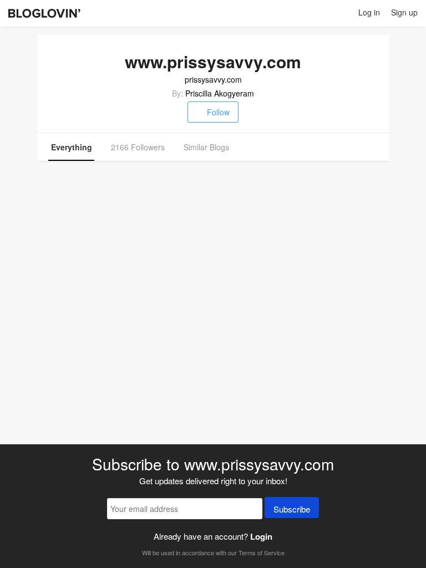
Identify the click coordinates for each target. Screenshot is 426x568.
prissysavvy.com (213, 79)
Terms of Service (262, 552)
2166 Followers (138, 147)
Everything (71, 147)
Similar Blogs (206, 147)
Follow (218, 112)
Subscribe (291, 509)
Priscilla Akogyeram (219, 93)
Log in (369, 12)
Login (261, 536)
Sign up (404, 12)
